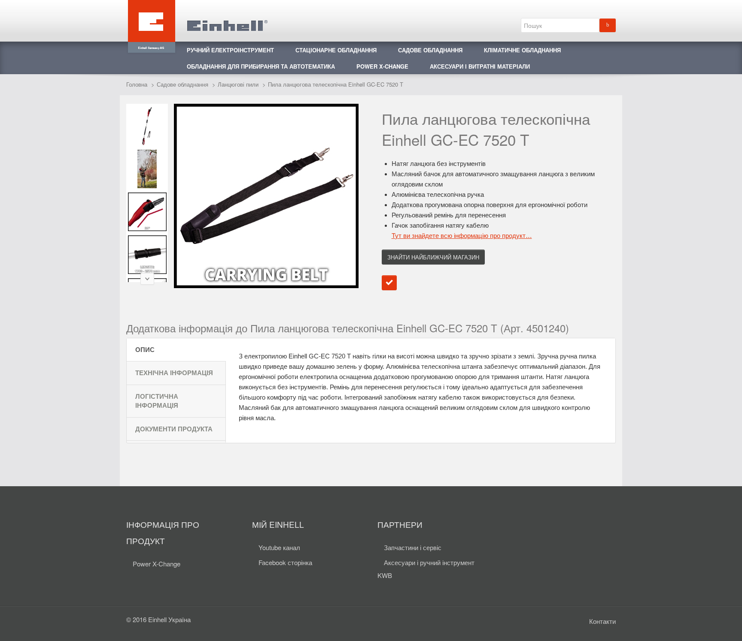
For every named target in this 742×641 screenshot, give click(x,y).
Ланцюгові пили (238, 84)
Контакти (602, 621)
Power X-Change (156, 563)
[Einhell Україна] (197, 20)
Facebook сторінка (285, 562)
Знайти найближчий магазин (433, 257)
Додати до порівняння (389, 282)
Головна (136, 84)
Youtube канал (279, 547)
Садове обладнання (182, 84)
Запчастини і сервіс (412, 547)
